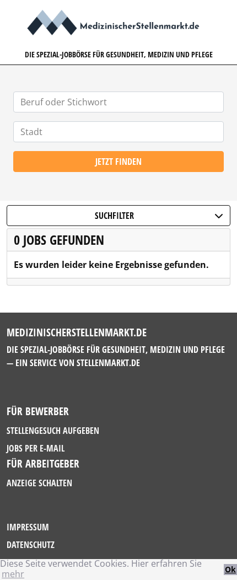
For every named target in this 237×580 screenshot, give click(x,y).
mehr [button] (13, 574)
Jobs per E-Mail (35, 448)
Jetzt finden (118, 161)
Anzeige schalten (39, 483)
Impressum (28, 527)
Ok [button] (230, 569)
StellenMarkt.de (108, 363)
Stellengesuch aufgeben (53, 431)
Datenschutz (31, 545)
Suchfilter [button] (114, 216)
